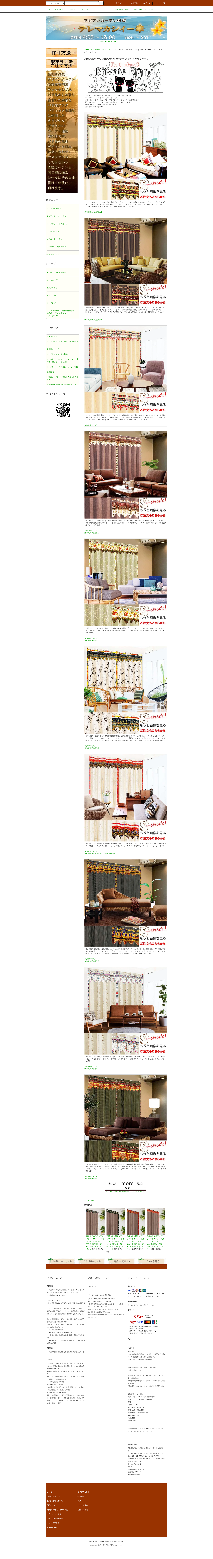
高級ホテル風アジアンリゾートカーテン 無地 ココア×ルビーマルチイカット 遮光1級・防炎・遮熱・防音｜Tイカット (135, 1242)
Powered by (94, 1545)
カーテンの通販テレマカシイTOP (97, 50)
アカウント (120, 3)
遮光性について (53, 349)
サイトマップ (150, 9)
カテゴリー (59, 9)
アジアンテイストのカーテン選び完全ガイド (62, 342)
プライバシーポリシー (56, 1514)
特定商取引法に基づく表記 (57, 1510)
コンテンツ (84, 9)
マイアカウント (84, 1492)
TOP (48, 9)
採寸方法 (50, 372)
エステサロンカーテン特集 (57, 354)
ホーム (50, 1492)
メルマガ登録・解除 (121, 9)
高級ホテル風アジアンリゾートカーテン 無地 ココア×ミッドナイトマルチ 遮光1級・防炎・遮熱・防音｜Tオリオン (95, 1242)
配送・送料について (55, 1501)
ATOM (54, 1527)
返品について (52, 1505)
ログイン (147, 3)
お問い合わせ (138, 9)
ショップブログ (53, 1523)
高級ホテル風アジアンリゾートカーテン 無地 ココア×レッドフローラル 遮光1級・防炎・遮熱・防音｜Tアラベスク (155, 1242)
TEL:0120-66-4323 (106, 41)
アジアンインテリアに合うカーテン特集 (62, 367)
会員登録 (134, 3)
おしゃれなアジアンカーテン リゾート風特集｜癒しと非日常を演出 (62, 360)
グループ (71, 9)
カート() (161, 3)
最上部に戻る (89, 1200)
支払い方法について (55, 1496)
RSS (49, 1527)
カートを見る (83, 1505)
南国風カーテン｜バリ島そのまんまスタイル (62, 378)
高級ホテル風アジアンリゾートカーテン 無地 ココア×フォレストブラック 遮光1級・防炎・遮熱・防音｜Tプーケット (115, 1242)
